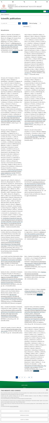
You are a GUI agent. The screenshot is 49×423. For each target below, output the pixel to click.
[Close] (47, 390)
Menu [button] (2, 11)
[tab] (44, 11)
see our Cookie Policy (14, 406)
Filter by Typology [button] (33, 23)
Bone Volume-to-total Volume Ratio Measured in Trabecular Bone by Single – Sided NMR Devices (35, 263)
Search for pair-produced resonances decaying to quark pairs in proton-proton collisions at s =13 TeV (11, 171)
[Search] (1, 2)
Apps (24, 387)
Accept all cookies (24, 419)
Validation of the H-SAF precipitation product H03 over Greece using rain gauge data (34, 233)
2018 (23, 23)
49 (29, 377)
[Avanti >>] (32, 377)
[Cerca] (19, 23)
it (44, 11)
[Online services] (24, 2)
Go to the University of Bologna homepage (4, 6)
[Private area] (36, 2)
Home (2, 14)
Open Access (26, 26)
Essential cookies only (24, 411)
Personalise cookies (24, 415)
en (47, 11)
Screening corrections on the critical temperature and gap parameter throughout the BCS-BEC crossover (34, 183)
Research (6, 14)
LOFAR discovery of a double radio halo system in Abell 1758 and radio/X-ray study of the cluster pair (11, 45)
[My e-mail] (47, 2)
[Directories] (13, 2)
